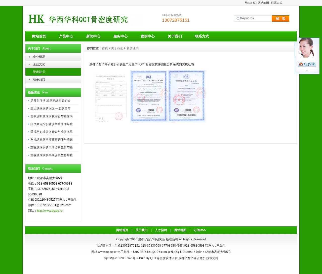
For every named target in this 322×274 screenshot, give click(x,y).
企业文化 (39, 64)
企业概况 (39, 57)
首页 (105, 48)
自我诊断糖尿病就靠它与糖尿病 (51, 116)
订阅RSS (200, 230)
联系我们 (39, 79)
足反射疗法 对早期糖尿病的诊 (50, 100)
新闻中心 (93, 36)
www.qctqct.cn (107, 252)
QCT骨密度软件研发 (164, 258)
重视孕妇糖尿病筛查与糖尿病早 (51, 132)
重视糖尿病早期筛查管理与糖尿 (51, 139)
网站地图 (263, 2)
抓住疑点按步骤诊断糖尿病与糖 (51, 124)
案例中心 (148, 36)
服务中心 (120, 36)
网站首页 (250, 2)
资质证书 (39, 72)
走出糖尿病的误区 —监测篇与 (50, 108)
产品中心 (66, 36)
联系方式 (276, 2)
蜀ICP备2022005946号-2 (121, 258)
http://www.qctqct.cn (50, 210)
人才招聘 (161, 230)
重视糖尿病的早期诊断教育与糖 (51, 147)
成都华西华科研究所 (192, 258)
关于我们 (175, 36)
